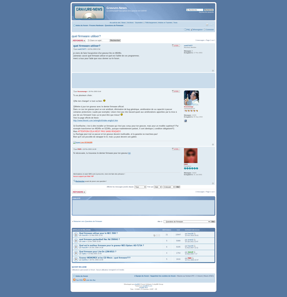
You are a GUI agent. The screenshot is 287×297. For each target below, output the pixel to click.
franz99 (85, 235)
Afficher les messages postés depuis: (120, 187)
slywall (190, 252)
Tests (175, 22)
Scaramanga (82, 91)
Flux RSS (79, 280)
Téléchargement (151, 22)
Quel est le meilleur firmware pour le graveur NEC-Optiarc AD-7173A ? (111, 245)
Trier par (150, 187)
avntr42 (190, 240)
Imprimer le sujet (207, 24)
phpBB (137, 284)
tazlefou (85, 260)
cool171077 (82, 49)
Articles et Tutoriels (165, 22)
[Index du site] (89, 12)
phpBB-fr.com (147, 286)
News (124, 22)
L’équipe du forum (141, 276)
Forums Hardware (96, 25)
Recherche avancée (206, 12)
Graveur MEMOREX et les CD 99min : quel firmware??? (104, 258)
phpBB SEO (143, 287)
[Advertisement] (143, 80)
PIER (79, 149)
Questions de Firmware (114, 25)
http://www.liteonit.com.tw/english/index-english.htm (95, 120)
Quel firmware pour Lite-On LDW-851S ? (97, 251)
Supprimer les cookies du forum (163, 276)
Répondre (75, 39)
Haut (213, 70)
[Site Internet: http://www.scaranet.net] (185, 120)
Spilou (84, 254)
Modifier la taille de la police (211, 24)
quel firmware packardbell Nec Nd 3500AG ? (99, 239)
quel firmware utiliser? (86, 36)
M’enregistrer (198, 30)
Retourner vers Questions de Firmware (88, 221)
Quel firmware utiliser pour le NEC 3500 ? (98, 233)
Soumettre (139, 22)
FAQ (188, 30)
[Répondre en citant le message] (176, 45)
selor (84, 241)
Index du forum (82, 25)
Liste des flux (91, 280)
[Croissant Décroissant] (171, 187)
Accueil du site (115, 22)
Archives (130, 22)
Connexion (210, 30)
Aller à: (160, 221)
